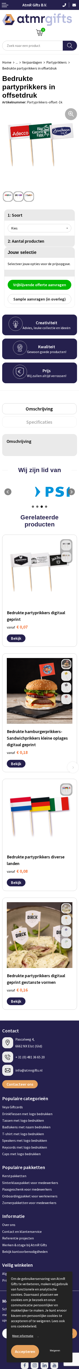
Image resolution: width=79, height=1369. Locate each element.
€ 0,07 (17, 627)
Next (71, 491)
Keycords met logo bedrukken (24, 1147)
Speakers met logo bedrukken (24, 1140)
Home (6, 62)
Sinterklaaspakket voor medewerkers (30, 1182)
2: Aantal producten (26, 241)
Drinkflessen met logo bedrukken (27, 1114)
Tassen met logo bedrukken (23, 1120)
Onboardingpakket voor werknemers (29, 1196)
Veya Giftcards (12, 1107)
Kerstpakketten (14, 1176)
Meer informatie (22, 1336)
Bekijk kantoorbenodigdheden (25, 1251)
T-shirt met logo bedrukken (23, 1134)
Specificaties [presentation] (39, 422)
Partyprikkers (56, 62)
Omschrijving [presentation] (39, 409)
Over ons (8, 1224)
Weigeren (55, 1350)
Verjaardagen (32, 62)
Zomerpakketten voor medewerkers (29, 1202)
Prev (7, 491)
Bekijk (16, 638)
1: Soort (15, 215)
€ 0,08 (17, 871)
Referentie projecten (18, 1238)
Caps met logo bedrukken (21, 1154)
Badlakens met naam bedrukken (26, 1127)
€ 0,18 (17, 752)
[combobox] (32, 46)
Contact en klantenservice (22, 1231)
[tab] (39, 408)
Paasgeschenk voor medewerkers (27, 1189)
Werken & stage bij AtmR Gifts (24, 1245)
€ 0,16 (17, 990)
